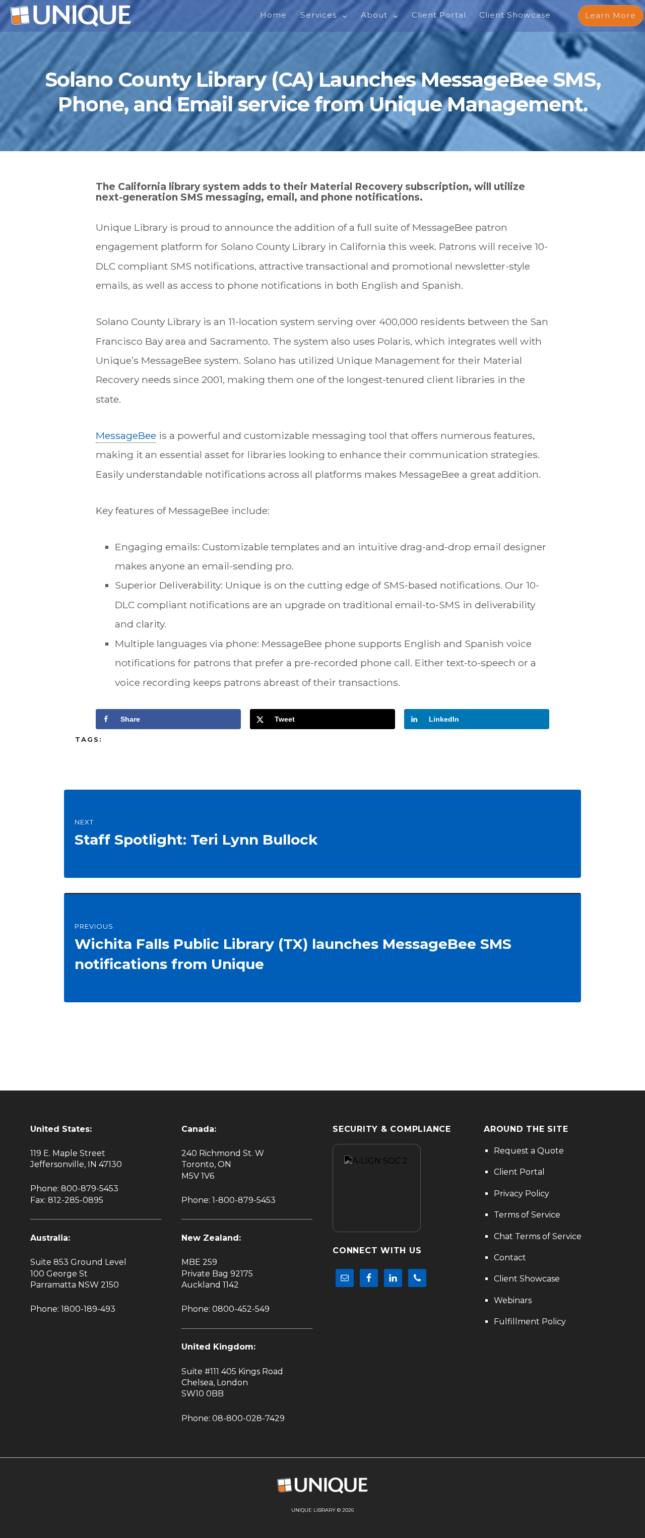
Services (318, 15)
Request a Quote (529, 1151)
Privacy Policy (521, 1193)
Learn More (610, 15)
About (374, 15)
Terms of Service (527, 1215)
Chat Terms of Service (538, 1236)
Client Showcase (515, 15)
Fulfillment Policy (530, 1321)
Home (273, 15)
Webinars (513, 1300)
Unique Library (313, 1510)
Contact (510, 1257)
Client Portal (439, 15)
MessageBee (126, 435)
